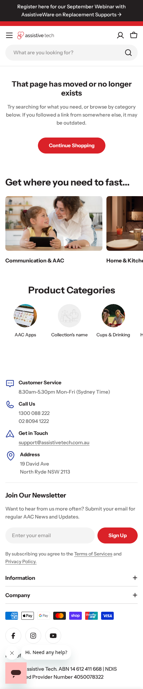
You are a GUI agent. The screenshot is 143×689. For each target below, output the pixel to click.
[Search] (128, 53)
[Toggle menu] (9, 35)
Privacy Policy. (21, 561)
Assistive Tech (39, 669)
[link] (69, 322)
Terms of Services (93, 554)
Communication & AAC (34, 260)
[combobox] (71, 53)
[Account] (120, 35)
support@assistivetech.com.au (54, 442)
